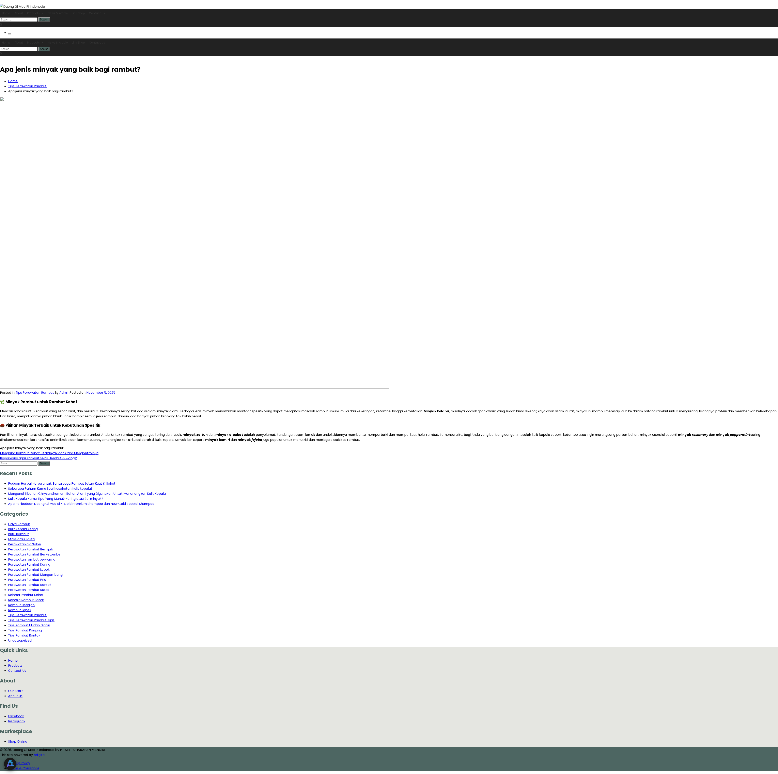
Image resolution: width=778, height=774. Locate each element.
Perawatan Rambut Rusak (28, 589)
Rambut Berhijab (21, 605)
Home (6, 13)
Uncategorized (20, 640)
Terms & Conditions (23, 768)
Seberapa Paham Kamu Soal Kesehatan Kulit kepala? (50, 488)
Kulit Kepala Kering (23, 529)
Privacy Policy (19, 763)
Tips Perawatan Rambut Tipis (31, 620)
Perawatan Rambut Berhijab (30, 549)
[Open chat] (10, 764)
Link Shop (78, 13)
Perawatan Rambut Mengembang (35, 574)
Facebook (16, 716)
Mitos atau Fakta (21, 539)
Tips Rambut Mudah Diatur (29, 625)
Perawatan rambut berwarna (31, 559)
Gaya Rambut (19, 524)
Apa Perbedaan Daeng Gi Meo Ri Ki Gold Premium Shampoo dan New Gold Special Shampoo (81, 503)
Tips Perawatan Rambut (34, 392)
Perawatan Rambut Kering (29, 564)
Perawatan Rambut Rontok (29, 584)
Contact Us (97, 13)
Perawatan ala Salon (24, 544)
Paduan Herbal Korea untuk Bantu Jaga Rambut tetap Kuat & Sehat (61, 483)
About (19, 13)
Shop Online (17, 741)
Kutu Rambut (18, 534)
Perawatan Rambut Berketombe (34, 554)
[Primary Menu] (9, 33)
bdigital (39, 755)
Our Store (16, 691)
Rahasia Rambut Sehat (26, 600)
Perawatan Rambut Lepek (29, 569)
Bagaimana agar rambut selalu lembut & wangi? (38, 458)
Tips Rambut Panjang (25, 630)
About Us (15, 696)
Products (33, 13)
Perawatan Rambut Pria (27, 579)
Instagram (16, 721)
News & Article (58, 13)
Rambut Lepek (19, 610)
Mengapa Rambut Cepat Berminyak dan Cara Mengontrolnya (49, 453)
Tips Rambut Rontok (24, 635)
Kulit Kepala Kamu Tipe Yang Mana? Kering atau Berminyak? (55, 498)
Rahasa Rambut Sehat (26, 595)
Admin (64, 392)
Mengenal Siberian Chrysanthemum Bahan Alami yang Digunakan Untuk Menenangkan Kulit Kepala (87, 493)
